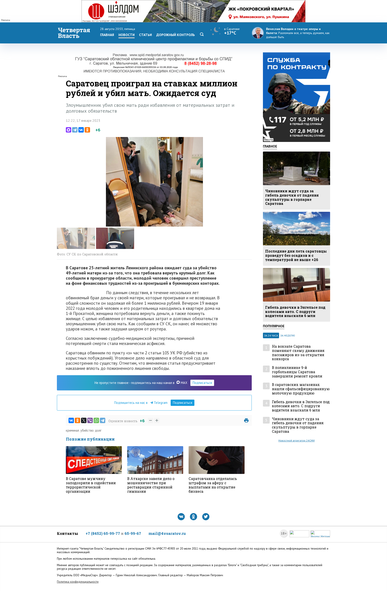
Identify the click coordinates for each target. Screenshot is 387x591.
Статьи (145, 34)
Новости (126, 34)
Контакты (67, 533)
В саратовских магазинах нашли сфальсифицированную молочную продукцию (301, 389)
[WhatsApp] (96, 420)
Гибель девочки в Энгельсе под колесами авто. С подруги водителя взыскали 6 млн (301, 406)
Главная (107, 34)
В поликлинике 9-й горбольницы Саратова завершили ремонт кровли (297, 372)
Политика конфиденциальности (78, 582)
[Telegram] (74, 130)
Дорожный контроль (175, 34)
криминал (72, 430)
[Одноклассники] (87, 130)
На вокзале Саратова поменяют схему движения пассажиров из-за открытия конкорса (298, 352)
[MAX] (68, 130)
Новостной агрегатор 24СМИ (296, 440)
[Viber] (90, 420)
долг (98, 430)
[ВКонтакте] (81, 130)
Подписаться (202, 383)
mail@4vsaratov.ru (167, 533)
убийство (87, 430)
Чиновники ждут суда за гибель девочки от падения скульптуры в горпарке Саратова (298, 425)
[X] (83, 420)
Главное (270, 146)
